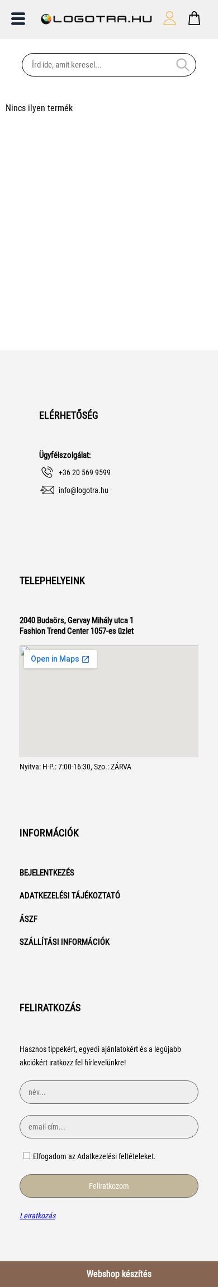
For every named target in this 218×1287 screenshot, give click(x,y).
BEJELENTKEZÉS (47, 873)
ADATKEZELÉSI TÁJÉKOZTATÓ (70, 896)
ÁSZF (28, 919)
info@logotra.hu (83, 490)
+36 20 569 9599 (85, 472)
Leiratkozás (37, 1215)
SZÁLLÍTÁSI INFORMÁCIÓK (65, 942)
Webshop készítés (119, 1274)
